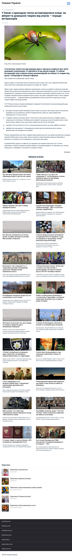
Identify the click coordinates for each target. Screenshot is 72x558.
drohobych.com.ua (7, 530)
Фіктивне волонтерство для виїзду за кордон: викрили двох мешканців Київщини (17, 325)
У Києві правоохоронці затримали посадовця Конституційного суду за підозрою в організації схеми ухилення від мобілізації (49, 237)
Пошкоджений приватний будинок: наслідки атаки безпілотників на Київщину (50, 383)
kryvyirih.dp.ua (6, 539)
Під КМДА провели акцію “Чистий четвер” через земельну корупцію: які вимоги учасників (50, 413)
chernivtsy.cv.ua (6, 521)
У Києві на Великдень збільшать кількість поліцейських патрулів (49, 324)
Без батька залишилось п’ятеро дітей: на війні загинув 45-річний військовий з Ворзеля (16, 237)
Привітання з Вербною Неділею (20, 478)
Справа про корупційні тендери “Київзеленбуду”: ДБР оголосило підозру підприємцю (49, 207)
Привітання (13, 471)
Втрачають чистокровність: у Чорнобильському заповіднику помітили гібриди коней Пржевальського (15, 268)
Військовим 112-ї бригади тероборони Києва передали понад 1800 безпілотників (17, 413)
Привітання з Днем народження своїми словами (26, 487)
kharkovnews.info (7, 535)
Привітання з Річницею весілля (20, 496)
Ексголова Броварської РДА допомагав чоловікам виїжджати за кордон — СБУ (49, 442)
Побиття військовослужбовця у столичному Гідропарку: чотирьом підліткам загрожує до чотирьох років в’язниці (50, 298)
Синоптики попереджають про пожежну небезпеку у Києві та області (48, 354)
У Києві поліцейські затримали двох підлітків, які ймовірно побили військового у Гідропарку (16, 354)
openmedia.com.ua (7, 544)
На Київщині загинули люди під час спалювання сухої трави (17, 296)
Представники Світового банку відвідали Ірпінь (15, 206)
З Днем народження (16, 489)
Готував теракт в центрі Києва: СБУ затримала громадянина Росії (17, 441)
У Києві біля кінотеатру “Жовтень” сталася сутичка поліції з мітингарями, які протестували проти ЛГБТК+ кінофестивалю (50, 268)
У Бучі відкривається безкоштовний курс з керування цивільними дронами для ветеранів (16, 384)
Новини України (11, 3)
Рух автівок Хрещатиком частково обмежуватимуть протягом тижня (17, 175)
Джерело (67, 152)
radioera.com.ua (6, 548)
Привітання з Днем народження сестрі (23, 505)
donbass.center (6, 526)
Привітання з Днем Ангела (19, 469)
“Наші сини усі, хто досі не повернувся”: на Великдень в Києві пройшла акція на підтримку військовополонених (50, 177)
